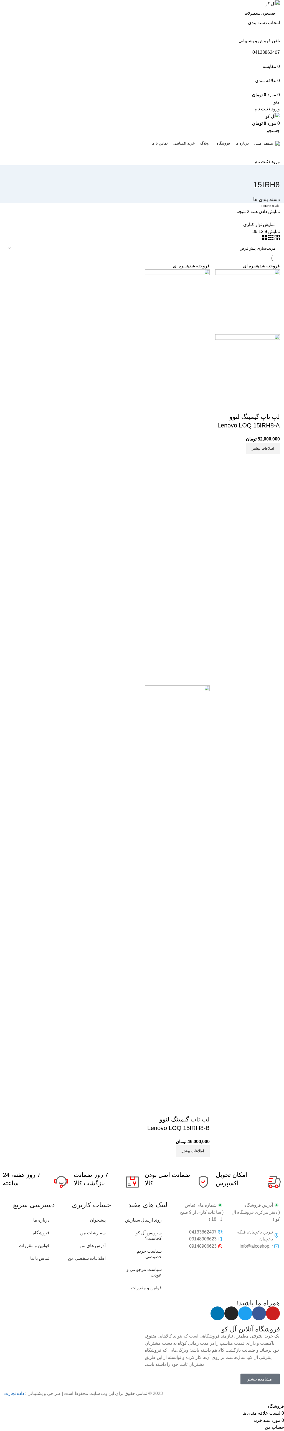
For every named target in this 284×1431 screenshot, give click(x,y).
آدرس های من (93, 1245)
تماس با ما (39, 1258)
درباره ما (41, 1220)
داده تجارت (14, 1393)
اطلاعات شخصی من (87, 1258)
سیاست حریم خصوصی (149, 1254)
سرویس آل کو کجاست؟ (149, 1235)
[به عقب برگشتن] (273, 172)
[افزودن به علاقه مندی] (243, 406)
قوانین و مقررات (146, 1287)
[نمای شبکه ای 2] (276, 238)
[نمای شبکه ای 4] (264, 238)
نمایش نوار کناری (259, 224)
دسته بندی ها (266, 199)
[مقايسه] (273, 406)
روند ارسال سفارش (143, 1220)
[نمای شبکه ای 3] (270, 238)
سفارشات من (93, 1232)
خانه (277, 205)
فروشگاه (41, 1232)
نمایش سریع (258, 406)
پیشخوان (98, 1220)
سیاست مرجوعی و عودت (144, 1272)
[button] (260, 1379)
